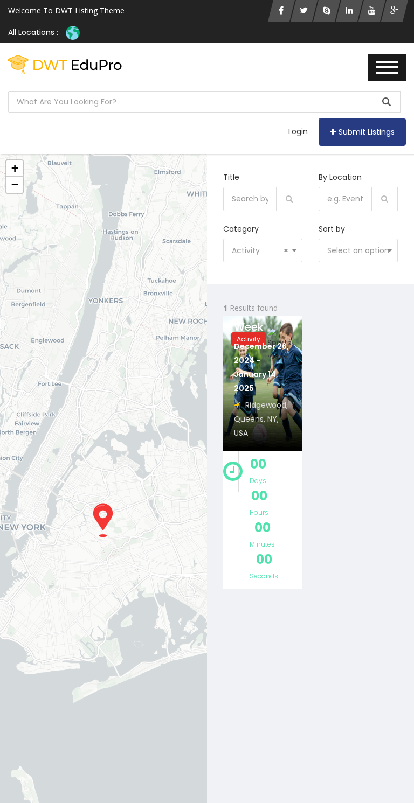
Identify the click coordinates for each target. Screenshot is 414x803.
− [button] (14, 184)
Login (298, 131)
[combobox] (262, 250)
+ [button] (14, 168)
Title (231, 177)
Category (241, 229)
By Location (340, 177)
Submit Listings (367, 132)
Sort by (332, 229)
